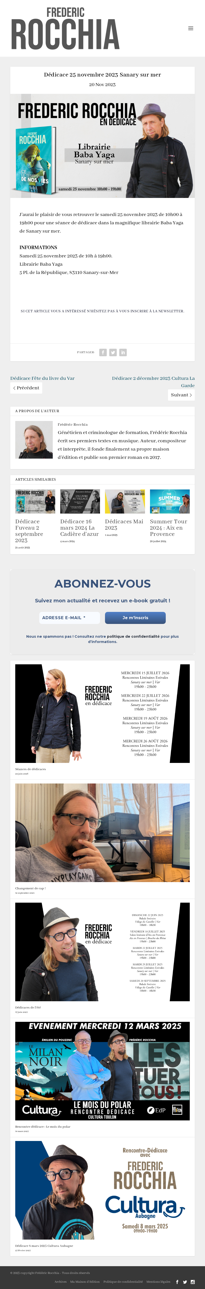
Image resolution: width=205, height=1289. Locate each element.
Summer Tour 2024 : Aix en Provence (169, 528)
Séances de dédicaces (30, 769)
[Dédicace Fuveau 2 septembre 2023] (35, 501)
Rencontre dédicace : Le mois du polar (42, 1127)
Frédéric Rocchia (73, 424)
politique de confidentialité (133, 636)
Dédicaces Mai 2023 (124, 525)
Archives (60, 1282)
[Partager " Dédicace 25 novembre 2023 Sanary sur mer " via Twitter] (113, 352)
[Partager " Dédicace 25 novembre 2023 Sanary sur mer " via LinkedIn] (123, 352)
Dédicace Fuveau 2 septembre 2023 (29, 531)
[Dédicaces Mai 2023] (125, 501)
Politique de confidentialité (123, 1282)
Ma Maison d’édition (85, 1282)
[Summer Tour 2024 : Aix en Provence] (170, 501)
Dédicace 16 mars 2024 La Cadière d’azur (79, 528)
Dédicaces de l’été (28, 1008)
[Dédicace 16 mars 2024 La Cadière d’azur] (80, 501)
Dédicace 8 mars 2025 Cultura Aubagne (44, 1246)
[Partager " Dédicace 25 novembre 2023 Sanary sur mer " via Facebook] (103, 352)
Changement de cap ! (30, 888)
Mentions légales (158, 1282)
